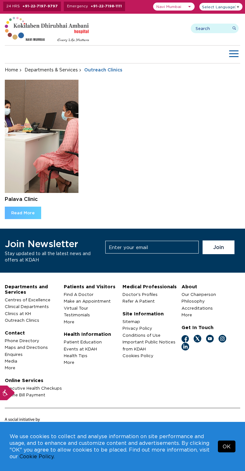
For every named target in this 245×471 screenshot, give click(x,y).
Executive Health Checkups (33, 388)
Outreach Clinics (22, 320)
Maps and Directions (26, 347)
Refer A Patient (138, 301)
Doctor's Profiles (140, 294)
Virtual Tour (76, 308)
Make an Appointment (87, 301)
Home (11, 69)
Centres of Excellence (27, 300)
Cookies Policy (137, 355)
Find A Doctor (78, 294)
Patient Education (83, 342)
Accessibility (7, 393)
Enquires (14, 354)
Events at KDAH (80, 349)
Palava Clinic (21, 199)
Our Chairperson (199, 294)
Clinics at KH (18, 313)
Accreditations (197, 308)
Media (11, 361)
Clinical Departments (27, 306)
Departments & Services (51, 69)
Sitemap (131, 321)
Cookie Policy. (37, 456)
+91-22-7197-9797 (40, 6)
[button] (174, 7)
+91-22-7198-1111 (106, 6)
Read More (23, 212)
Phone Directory (22, 340)
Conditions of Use (141, 335)
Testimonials (77, 315)
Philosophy (193, 301)
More (10, 367)
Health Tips (75, 355)
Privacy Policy (137, 328)
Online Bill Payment (25, 395)
